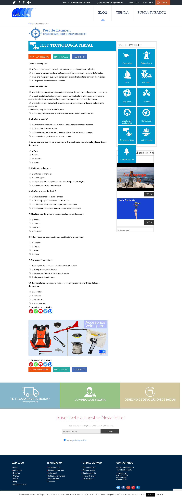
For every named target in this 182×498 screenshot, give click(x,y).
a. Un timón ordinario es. (42, 174)
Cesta (164, 2)
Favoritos (135, 2)
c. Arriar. (35, 250)
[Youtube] (40, 311)
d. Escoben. (36, 231)
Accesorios (17, 470)
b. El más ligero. (38, 177)
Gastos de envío (89, 473)
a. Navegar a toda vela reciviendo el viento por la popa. (55, 265)
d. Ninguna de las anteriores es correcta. (48, 80)
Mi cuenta (148, 2)
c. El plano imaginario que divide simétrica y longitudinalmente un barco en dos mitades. (68, 77)
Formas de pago (89, 467)
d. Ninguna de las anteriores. (43, 277)
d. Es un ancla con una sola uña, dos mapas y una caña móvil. (56, 208)
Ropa (15, 467)
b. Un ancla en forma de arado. (44, 128)
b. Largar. (35, 246)
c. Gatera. (36, 227)
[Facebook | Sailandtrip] (19, 2)
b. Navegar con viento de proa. (44, 269)
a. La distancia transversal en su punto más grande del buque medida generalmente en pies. (69, 92)
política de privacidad (79, 440)
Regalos (16, 473)
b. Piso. (35, 154)
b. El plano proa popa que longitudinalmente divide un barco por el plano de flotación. (67, 73)
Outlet (15, 478)
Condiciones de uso (56, 470)
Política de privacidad (56, 476)
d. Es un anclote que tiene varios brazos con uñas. (52, 136)
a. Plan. (35, 151)
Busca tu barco (152, 13)
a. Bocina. (36, 219)
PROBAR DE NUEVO (61, 56)
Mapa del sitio (53, 478)
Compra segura (89, 470)
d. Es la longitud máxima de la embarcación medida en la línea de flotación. (63, 113)
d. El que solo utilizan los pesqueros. (47, 185)
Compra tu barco (19, 484)
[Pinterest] (31, 311)
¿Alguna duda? (110, 2)
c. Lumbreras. (37, 299)
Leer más (159, 494)
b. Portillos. (36, 295)
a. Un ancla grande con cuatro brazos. (47, 196)
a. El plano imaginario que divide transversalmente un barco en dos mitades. (63, 69)
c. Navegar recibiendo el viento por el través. (50, 273)
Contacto (51, 481)
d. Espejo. (36, 162)
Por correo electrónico (125, 467)
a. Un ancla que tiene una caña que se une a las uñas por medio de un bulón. (62, 124)
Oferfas (16, 476)
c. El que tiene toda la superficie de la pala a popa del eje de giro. (58, 181)
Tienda (122, 13)
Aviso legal (52, 473)
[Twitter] (45, 311)
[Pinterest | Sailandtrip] (24, 2)
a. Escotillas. (37, 291)
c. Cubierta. (36, 158)
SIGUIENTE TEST (79, 56)
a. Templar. (36, 242)
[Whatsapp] (36, 311)
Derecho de (76, 2)
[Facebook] (50, 311)
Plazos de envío (89, 476)
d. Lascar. (35, 254)
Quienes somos (54, 467)
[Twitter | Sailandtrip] (14, 2)
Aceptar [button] (151, 495)
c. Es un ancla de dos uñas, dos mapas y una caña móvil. (54, 204)
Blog (102, 12)
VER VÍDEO (149, 194)
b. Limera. (36, 223)
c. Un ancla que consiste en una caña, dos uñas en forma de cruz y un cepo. (62, 132)
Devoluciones (88, 478)
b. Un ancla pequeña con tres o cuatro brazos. (51, 200)
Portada (31, 23)
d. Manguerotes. (38, 303)
